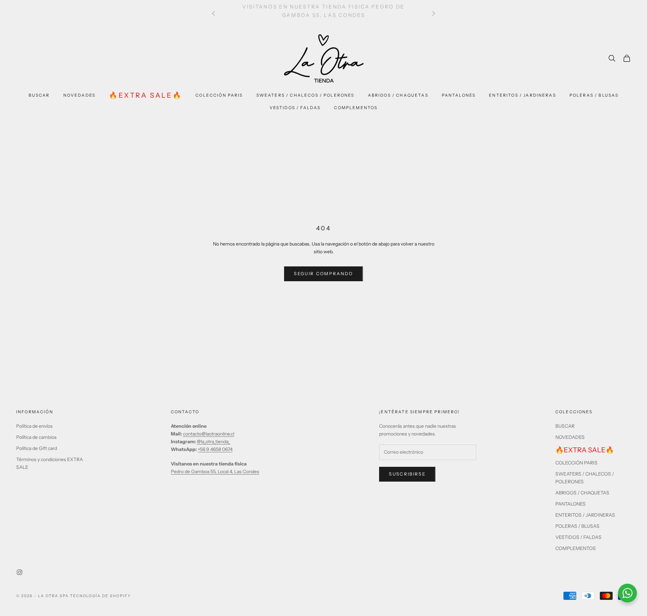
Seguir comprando (323, 273)
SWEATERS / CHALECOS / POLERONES (305, 95)
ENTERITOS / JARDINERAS (522, 95)
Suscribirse (407, 474)
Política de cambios (36, 437)
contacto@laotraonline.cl (208, 434)
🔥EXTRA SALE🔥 (145, 95)
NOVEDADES (79, 95)
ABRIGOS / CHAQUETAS (398, 95)
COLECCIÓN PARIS (219, 95)
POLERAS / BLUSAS (594, 95)
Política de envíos (34, 426)
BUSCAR (39, 95)
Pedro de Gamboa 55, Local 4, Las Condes (215, 471)
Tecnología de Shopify (100, 595)
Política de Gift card (36, 448)
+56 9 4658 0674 (215, 449)
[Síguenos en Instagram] (19, 572)
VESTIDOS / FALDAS (295, 107)
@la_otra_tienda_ (213, 442)
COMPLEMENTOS (355, 107)
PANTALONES (459, 95)
